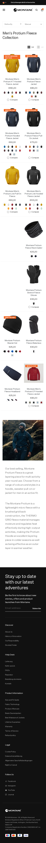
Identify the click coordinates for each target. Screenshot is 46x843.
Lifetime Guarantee (12, 722)
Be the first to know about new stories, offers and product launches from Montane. (20, 598)
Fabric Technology (12, 704)
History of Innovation (13, 636)
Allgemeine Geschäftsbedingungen (18, 760)
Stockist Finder (11, 645)
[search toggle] (36, 10)
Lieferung (8, 661)
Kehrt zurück (10, 666)
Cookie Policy (10, 752)
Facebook (12, 781)
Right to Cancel (11, 765)
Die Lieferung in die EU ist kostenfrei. (23, 2)
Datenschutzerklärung (13, 756)
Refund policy (10, 735)
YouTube (11, 790)
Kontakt (8, 684)
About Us (8, 632)
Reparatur (9, 675)
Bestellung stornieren (13, 679)
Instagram (12, 786)
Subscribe (36, 608)
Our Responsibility (12, 641)
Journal (11, 795)
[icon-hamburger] (4, 10)
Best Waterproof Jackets (15, 718)
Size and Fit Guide (12, 700)
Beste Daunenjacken (13, 713)
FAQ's (7, 670)
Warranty (9, 726)
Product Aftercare (12, 709)
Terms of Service (11, 731)
